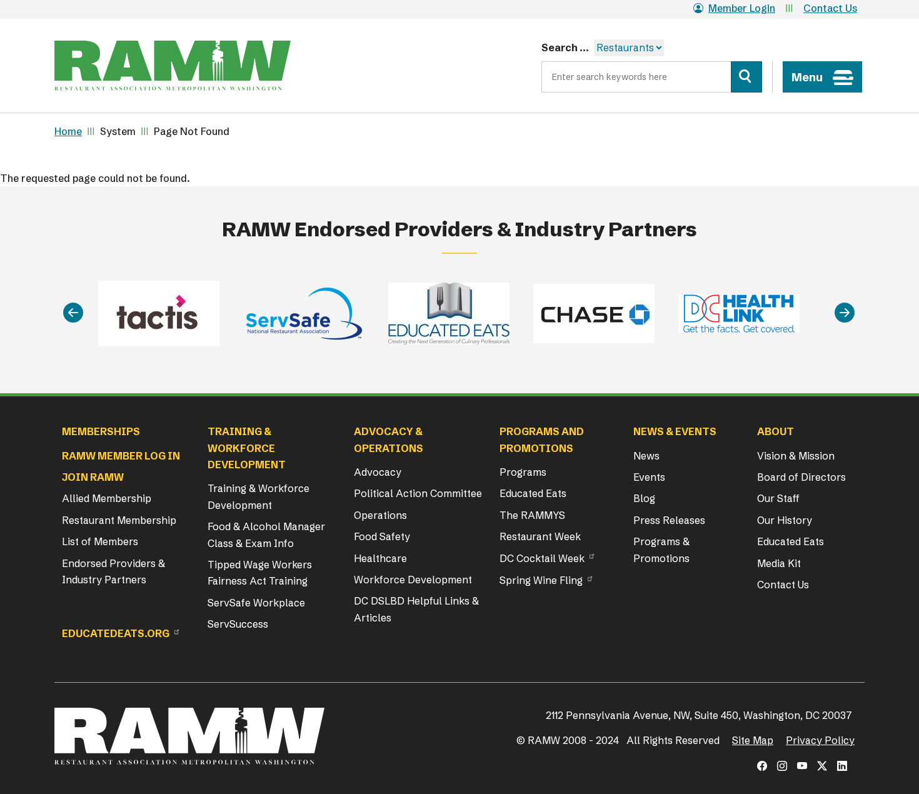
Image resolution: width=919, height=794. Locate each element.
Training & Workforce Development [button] (247, 448)
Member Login (741, 8)
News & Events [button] (674, 431)
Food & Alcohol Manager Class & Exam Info (266, 534)
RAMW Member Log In (121, 456)
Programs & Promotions (661, 549)
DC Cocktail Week (542, 558)
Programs (523, 472)
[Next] (844, 313)
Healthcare (380, 558)
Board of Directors (801, 477)
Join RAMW (93, 477)
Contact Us (830, 8)
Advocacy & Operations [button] (388, 439)
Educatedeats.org (115, 633)
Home (68, 131)
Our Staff (778, 498)
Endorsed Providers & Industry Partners (113, 571)
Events (649, 477)
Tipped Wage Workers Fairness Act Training (260, 572)
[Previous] (73, 313)
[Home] (172, 66)
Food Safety (382, 536)
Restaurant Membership (119, 520)
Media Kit (779, 563)
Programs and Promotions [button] (542, 439)
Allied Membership (106, 498)
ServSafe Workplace (256, 602)
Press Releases (669, 520)
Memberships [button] (101, 431)
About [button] (775, 431)
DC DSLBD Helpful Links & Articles (416, 609)
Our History (784, 520)
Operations (380, 515)
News (646, 456)
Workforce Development (413, 579)
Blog (644, 498)
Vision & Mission (796, 456)
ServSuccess (238, 624)
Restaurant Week (540, 536)
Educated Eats (533, 493)
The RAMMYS (532, 515)
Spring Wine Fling (541, 580)
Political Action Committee (418, 493)
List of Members (100, 541)
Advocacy (377, 472)
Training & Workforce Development (258, 496)
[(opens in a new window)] (762, 766)
